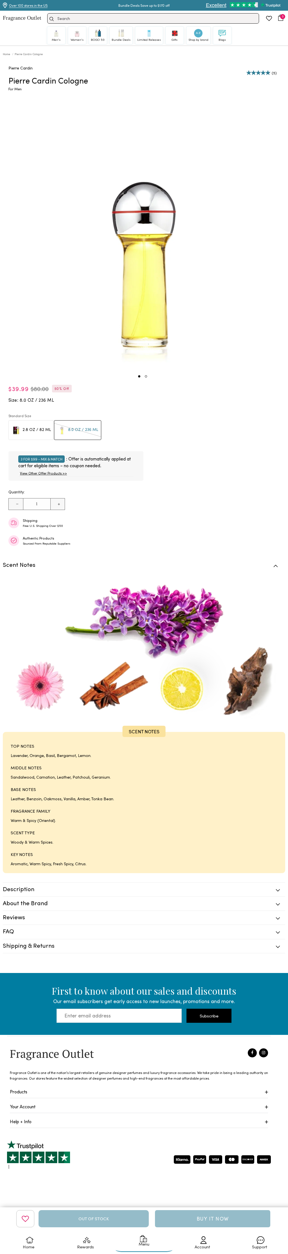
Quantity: (16, 492)
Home (7, 54)
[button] (281, 18)
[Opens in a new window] (38, 1154)
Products (18, 1092)
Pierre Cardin (20, 68)
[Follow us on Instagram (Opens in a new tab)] (263, 1052)
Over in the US (28, 5)
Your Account (22, 1106)
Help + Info (21, 1121)
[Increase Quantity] (57, 504)
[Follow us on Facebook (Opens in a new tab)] (252, 1052)
